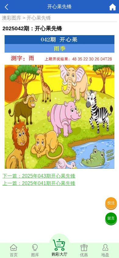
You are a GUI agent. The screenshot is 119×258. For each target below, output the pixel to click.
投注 (111, 203)
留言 (111, 218)
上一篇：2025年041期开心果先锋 (38, 183)
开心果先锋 (39, 17)
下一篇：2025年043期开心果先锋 (38, 176)
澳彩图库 (11, 17)
